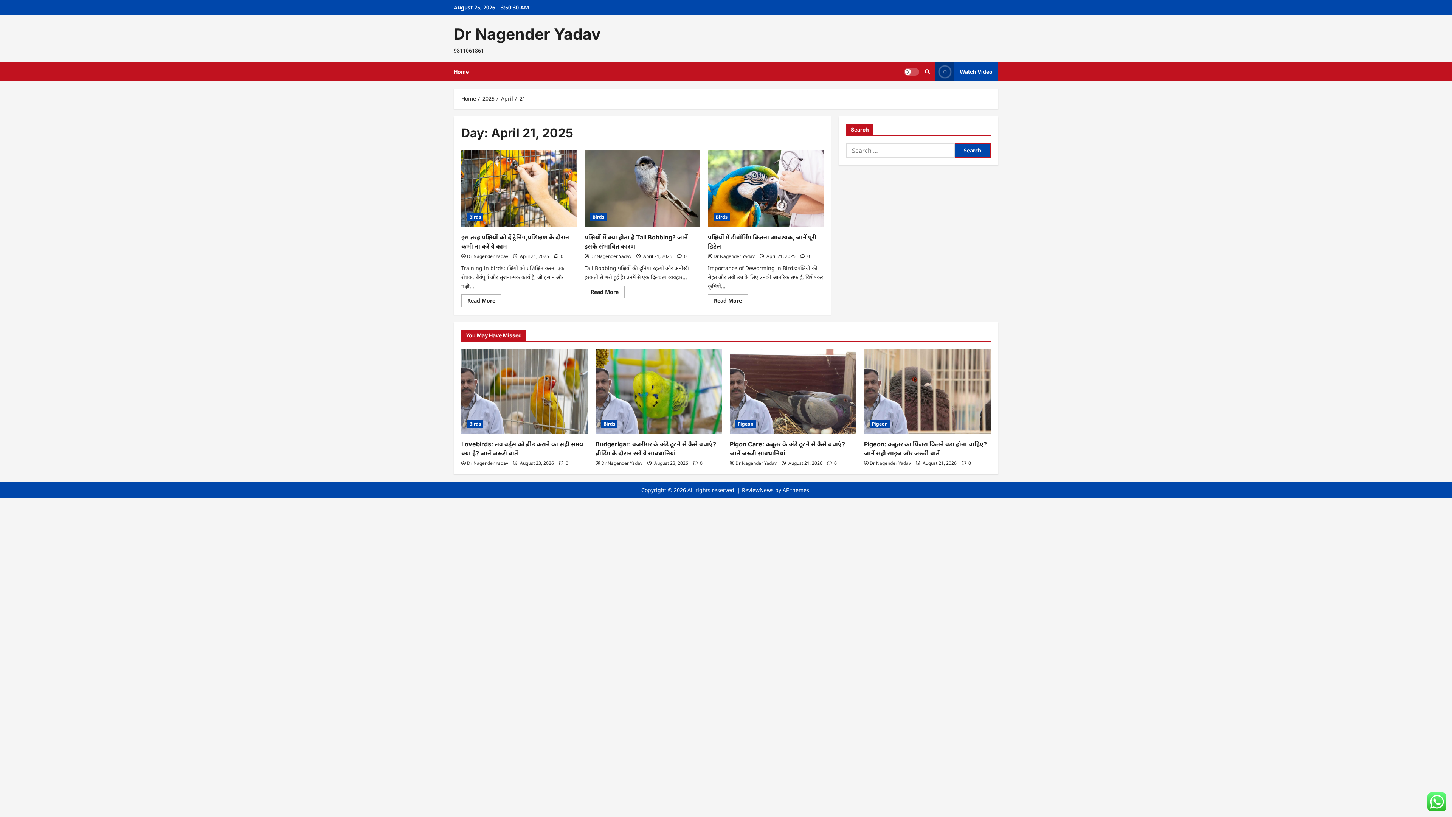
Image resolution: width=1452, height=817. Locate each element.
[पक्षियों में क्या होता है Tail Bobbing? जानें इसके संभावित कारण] (642, 188)
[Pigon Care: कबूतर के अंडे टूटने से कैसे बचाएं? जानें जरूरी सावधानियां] (793, 391)
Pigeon (746, 424)
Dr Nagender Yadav (527, 34)
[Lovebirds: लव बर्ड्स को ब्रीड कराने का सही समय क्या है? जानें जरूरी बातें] (524, 391)
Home (461, 71)
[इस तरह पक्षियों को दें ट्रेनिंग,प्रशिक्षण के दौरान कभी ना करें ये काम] (519, 188)
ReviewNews (758, 490)
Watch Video (976, 71)
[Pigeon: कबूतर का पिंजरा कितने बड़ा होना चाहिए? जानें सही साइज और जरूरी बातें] (927, 391)
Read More (484, 302)
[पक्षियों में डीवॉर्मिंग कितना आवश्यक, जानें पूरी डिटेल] (766, 188)
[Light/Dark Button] (911, 72)
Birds (475, 217)
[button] (927, 71)
